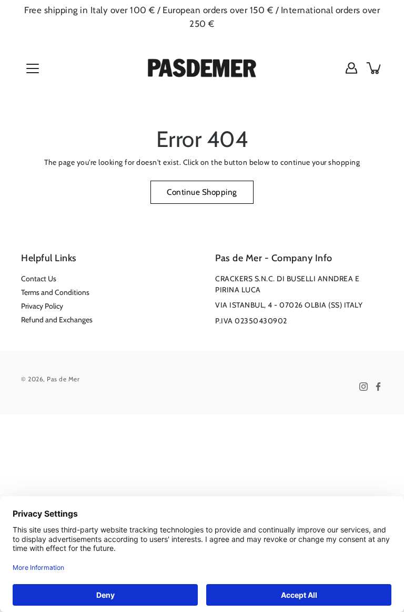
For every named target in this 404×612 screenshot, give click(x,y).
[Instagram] (363, 386)
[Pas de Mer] (202, 68)
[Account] (351, 68)
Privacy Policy (42, 306)
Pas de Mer (63, 379)
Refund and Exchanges (57, 319)
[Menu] (32, 68)
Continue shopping (202, 192)
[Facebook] (378, 386)
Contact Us (38, 278)
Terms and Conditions (55, 292)
